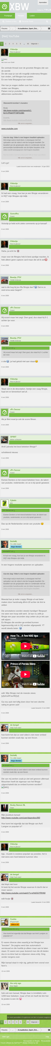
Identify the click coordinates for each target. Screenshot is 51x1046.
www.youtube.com (9, 128)
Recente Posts (27, 21)
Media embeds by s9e (30, 1043)
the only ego (15, 983)
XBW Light (5, 1037)
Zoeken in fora (10, 21)
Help (47, 1037)
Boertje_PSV (15, 277)
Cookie (13, 919)
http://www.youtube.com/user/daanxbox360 (20, 818)
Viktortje (14, 49)
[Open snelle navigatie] (49, 28)
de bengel (14, 725)
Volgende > (35, 44)
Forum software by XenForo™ (11, 1043)
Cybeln (13, 500)
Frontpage (8, 16)
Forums (21, 16)
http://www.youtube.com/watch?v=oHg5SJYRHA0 (23, 893)
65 (28, 44)
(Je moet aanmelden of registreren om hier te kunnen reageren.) (29, 1017)
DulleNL (13, 541)
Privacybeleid (45, 1041)
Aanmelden (43, 2)
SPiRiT (13, 437)
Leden (32, 16)
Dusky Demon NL (17, 805)
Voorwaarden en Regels (31, 1041)
